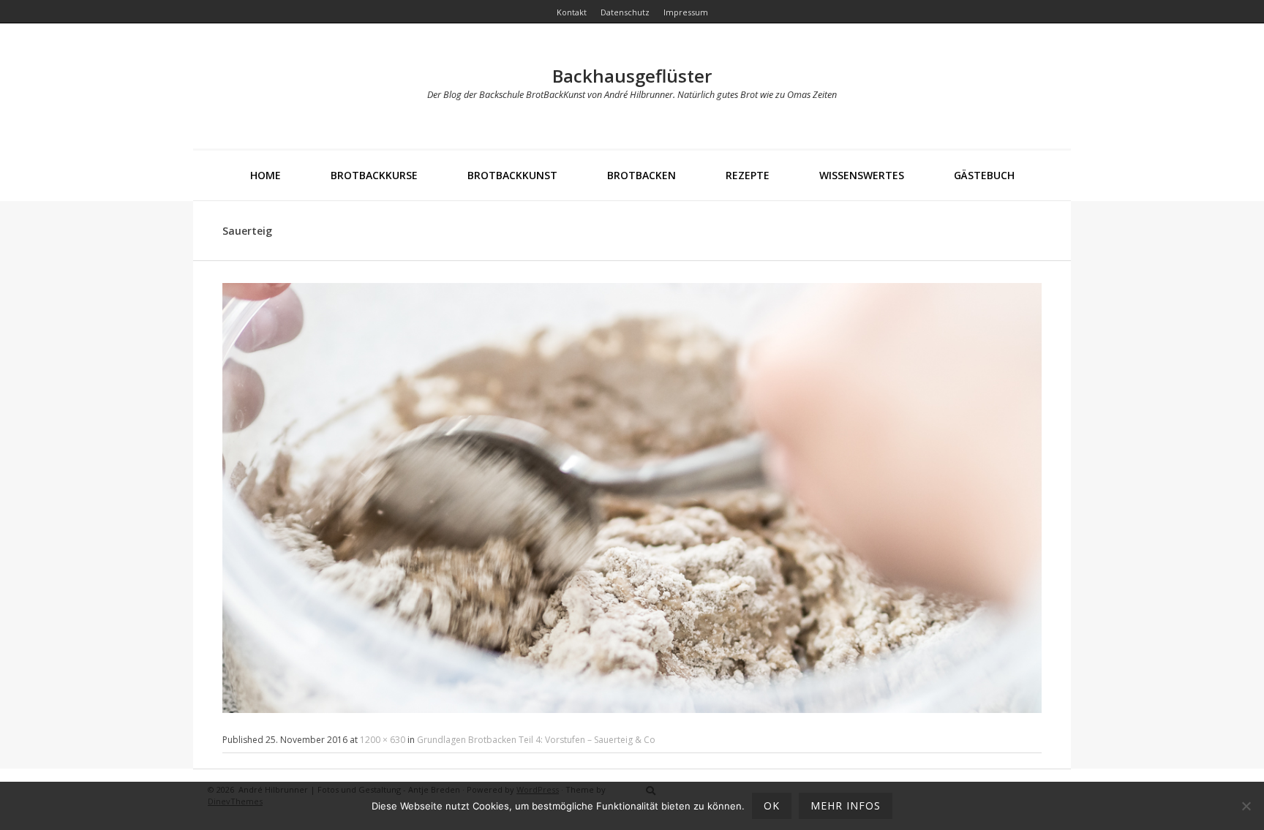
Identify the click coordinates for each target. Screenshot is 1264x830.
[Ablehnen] (1245, 806)
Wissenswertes (861, 175)
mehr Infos (845, 805)
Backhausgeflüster (632, 76)
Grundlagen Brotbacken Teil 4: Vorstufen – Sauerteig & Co (536, 739)
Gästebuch (984, 175)
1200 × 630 (382, 739)
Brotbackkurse (374, 175)
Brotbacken (641, 175)
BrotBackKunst (512, 175)
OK (772, 805)
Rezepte (748, 175)
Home (265, 175)
